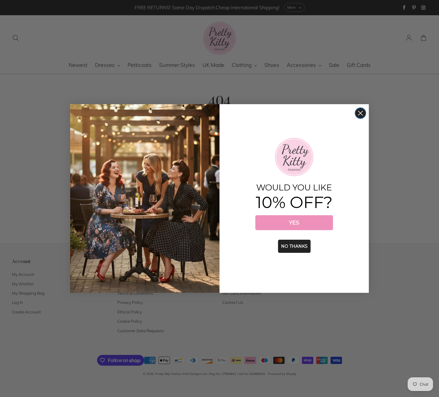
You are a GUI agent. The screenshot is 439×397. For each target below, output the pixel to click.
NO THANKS (294, 246)
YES (294, 222)
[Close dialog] (360, 113)
